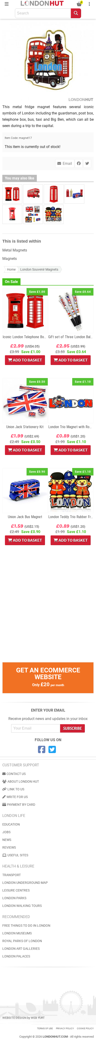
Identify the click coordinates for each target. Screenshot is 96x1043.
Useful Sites (17, 855)
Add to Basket (27, 360)
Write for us (17, 797)
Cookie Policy (85, 1028)
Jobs (6, 832)
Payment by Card (21, 804)
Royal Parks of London (22, 941)
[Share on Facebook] (79, 163)
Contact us (16, 774)
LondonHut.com (55, 1036)
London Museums (17, 933)
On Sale (11, 281)
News (6, 840)
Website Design (14, 1017)
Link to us (15, 789)
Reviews (9, 847)
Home (11, 269)
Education (11, 824)
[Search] (76, 13)
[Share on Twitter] (87, 163)
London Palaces (16, 956)
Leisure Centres (16, 890)
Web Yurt (38, 1017)
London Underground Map (25, 883)
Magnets (9, 258)
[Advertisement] (48, 614)
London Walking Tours (22, 906)
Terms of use (45, 1028)
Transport (11, 875)
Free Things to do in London (26, 925)
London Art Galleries (21, 948)
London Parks (14, 898)
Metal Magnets (14, 250)
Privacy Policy (65, 1028)
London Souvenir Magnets (39, 269)
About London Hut (23, 781)
